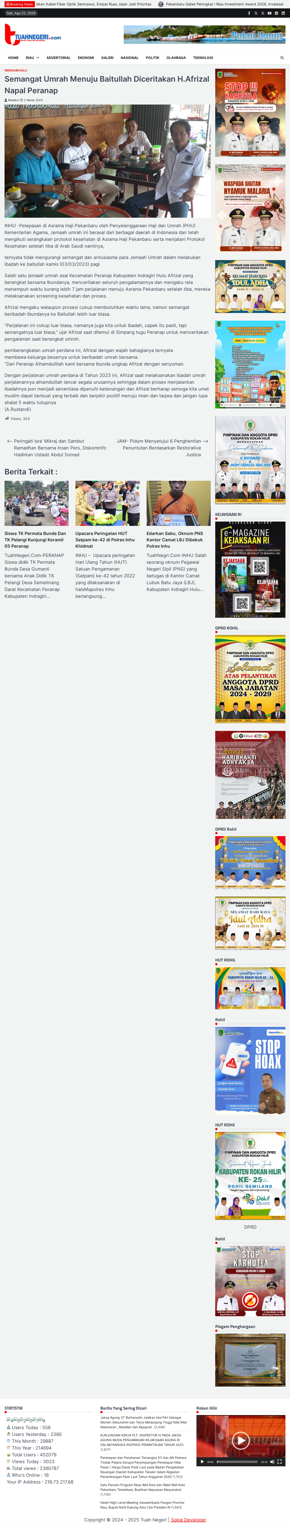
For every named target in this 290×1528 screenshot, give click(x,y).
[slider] (237, 1462)
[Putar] (202, 1462)
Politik (152, 58)
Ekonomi (86, 58)
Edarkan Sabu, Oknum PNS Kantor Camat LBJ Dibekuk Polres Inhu (175, 540)
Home (13, 58)
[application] (240, 1440)
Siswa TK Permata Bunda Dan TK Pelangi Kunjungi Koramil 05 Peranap (35, 540)
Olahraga (176, 58)
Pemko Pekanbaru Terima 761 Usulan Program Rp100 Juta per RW (195, 4)
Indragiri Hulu (16, 70)
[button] (241, 1441)
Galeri (107, 58)
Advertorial (58, 58)
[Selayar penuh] (279, 1462)
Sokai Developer (188, 1520)
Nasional (130, 58)
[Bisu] (272, 1462)
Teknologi (203, 58)
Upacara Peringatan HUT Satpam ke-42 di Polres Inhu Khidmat (105, 540)
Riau (30, 58)
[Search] (282, 57)
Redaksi (13, 100)
